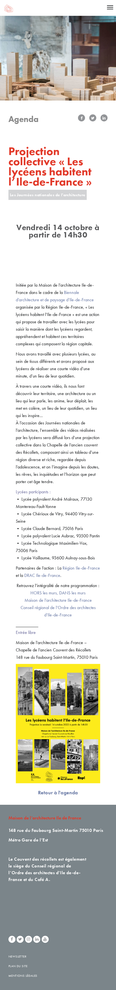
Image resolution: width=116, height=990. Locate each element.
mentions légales (22, 976)
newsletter (17, 956)
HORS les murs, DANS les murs (58, 593)
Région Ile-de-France (81, 568)
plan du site (18, 966)
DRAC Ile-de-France (42, 575)
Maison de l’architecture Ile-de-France (58, 600)
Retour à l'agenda (58, 792)
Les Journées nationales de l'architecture (47, 194)
